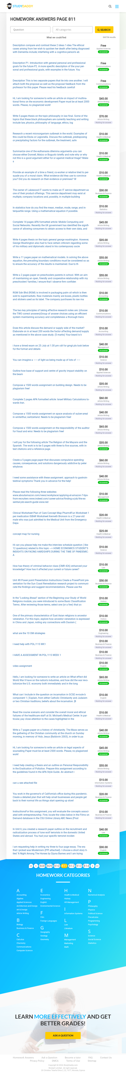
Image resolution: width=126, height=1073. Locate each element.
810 (57, 866)
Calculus (20, 939)
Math (66, 947)
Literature (68, 928)
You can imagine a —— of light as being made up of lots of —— (46, 359)
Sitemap (92, 1060)
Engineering (45, 898)
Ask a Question (63, 1035)
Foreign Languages (48, 921)
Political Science (95, 913)
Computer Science (25, 950)
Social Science (94, 939)
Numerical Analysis (96, 895)
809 (49, 866)
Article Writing (23, 913)
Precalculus (93, 917)
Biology (20, 924)
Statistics (92, 943)
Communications (24, 947)
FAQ (90, 1057)
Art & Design (22, 909)
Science (91, 936)
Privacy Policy (37, 1060)
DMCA (55, 1060)
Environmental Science (50, 906)
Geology (43, 936)
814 (86, 866)
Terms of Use (73, 1060)
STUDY (23, 6)
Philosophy (93, 906)
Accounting (21, 895)
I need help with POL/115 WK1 (29, 644)
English (43, 902)
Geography (45, 932)
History (67, 898)
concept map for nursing (26, 534)
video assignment (22, 665)
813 (79, 866)
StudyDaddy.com (71, 1065)
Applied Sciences (24, 902)
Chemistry (21, 943)
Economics (45, 895)
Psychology (93, 924)
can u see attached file (25, 782)
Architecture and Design (27, 906)
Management (70, 939)
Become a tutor (73, 1057)
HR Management (71, 902)
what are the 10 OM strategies (29, 633)
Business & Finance (25, 928)
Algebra (20, 898)
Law (66, 925)
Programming (94, 921)
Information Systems (73, 913)
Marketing (68, 943)
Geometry (44, 939)
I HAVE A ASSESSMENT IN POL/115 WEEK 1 (37, 655)
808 (42, 866)
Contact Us (106, 1057)
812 (71, 866)
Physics (91, 910)
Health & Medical (71, 895)
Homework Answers (23, 1057)
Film (42, 917)
